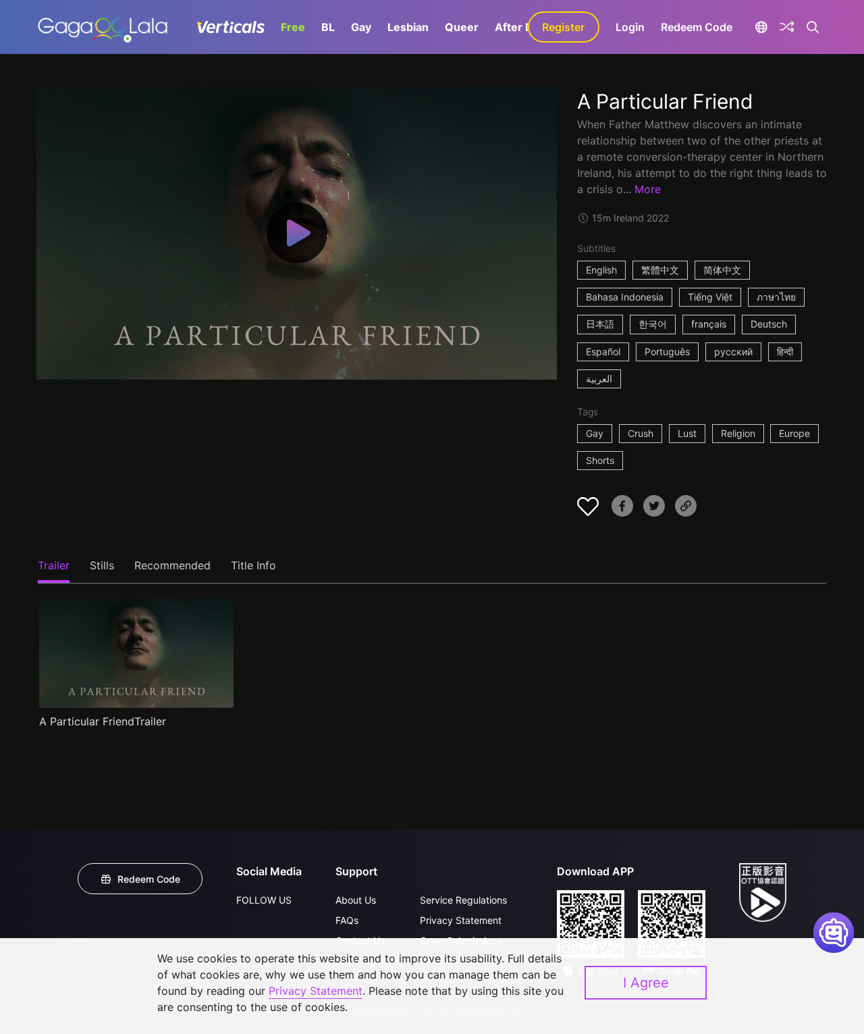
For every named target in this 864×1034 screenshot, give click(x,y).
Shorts (600, 460)
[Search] (813, 27)
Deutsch (769, 324)
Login (630, 27)
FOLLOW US (264, 900)
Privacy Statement (461, 920)
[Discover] (787, 27)
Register (563, 27)
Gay (361, 27)
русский (733, 351)
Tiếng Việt (710, 297)
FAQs (346, 920)
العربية (599, 378)
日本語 (600, 324)
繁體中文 (660, 270)
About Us (355, 900)
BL (328, 27)
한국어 (653, 324)
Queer (462, 27)
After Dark (522, 27)
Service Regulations (463, 900)
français (708, 324)
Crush (640, 433)
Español (603, 351)
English (601, 270)
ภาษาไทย (776, 297)
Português (667, 351)
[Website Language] (762, 27)
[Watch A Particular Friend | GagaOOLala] (102, 27)
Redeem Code (696, 27)
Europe (794, 433)
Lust (687, 433)
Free (293, 27)
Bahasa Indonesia (625, 297)
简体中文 (722, 270)
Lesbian (408, 27)
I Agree (646, 983)
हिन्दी (785, 351)
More (647, 189)
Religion (738, 433)
